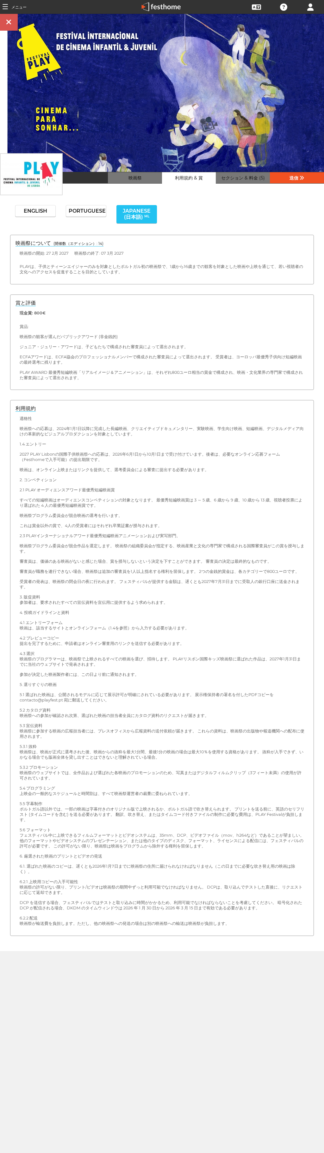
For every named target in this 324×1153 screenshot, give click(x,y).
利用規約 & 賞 (189, 178)
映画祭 (135, 178)
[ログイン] (310, 6)
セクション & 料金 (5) (243, 178)
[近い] (9, 22)
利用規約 (26, 408)
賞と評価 (26, 303)
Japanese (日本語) (137, 214)
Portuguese (87, 211)
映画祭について (59, 243)
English (35, 211)
